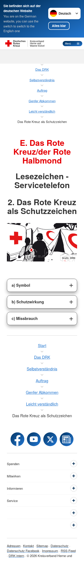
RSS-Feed (68, 550)
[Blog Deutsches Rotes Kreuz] (66, 439)
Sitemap (42, 545)
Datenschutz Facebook (23, 550)
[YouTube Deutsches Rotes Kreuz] (34, 439)
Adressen (13, 545)
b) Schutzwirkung (28, 302)
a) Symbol (21, 285)
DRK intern (16, 555)
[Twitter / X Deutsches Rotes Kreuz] (50, 439)
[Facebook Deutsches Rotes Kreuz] (17, 439)
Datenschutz (59, 545)
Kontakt (28, 545)
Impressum (50, 550)
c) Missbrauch (25, 318)
